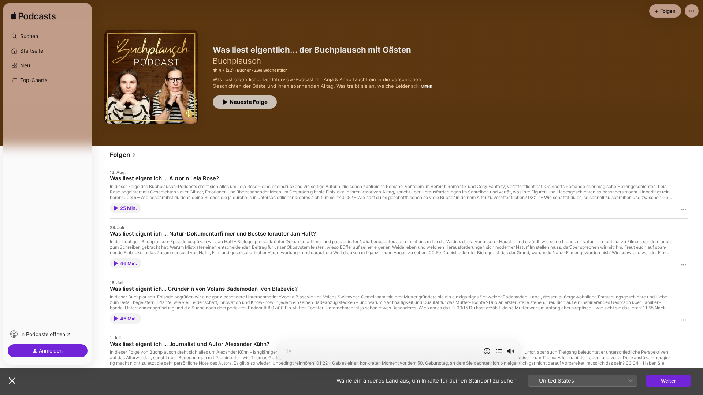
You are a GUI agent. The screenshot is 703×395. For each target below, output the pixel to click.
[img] (33, 16)
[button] (47, 36)
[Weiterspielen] (499, 351)
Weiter (668, 381)
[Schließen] (12, 380)
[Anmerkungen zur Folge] (487, 351)
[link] (123, 155)
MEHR (426, 86)
